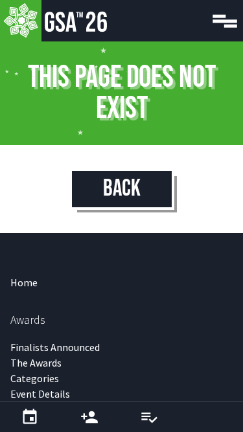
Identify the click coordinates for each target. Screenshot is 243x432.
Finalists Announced (55, 347)
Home (24, 282)
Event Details (40, 393)
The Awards (36, 362)
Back (122, 189)
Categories (34, 378)
